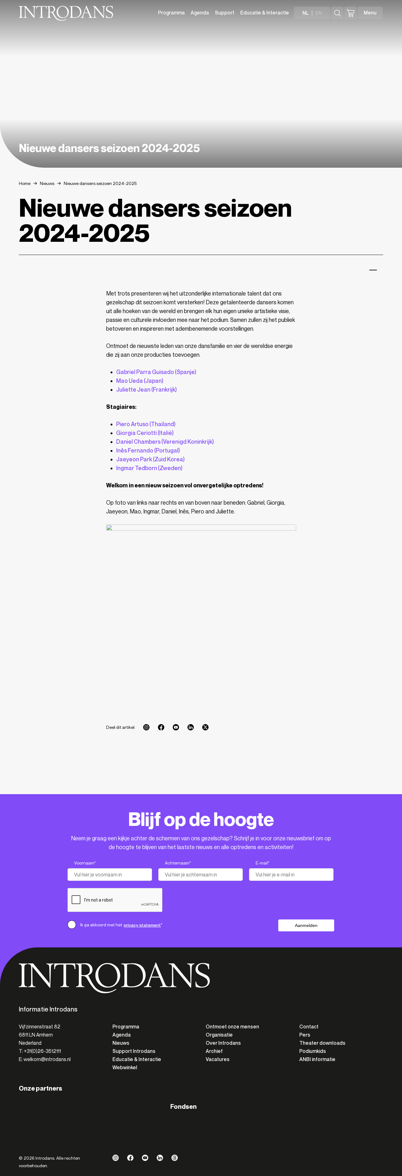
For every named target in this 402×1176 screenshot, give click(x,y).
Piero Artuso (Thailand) (146, 424)
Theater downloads (322, 1043)
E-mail (262, 863)
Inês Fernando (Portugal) (148, 450)
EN (318, 13)
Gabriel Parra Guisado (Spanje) (156, 372)
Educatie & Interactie (264, 13)
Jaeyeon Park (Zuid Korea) (150, 459)
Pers (304, 1035)
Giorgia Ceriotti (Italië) (145, 433)
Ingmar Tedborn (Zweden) (149, 468)
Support (224, 13)
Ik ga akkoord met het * (121, 925)
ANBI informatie (317, 1059)
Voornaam (85, 863)
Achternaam (178, 863)
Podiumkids (312, 1051)
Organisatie (219, 1035)
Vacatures (218, 1059)
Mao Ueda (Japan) (139, 380)
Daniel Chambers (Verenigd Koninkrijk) (165, 441)
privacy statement (142, 925)
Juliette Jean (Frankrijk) (146, 389)
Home (24, 183)
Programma (171, 13)
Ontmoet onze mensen (232, 1027)
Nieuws (47, 183)
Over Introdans (223, 1043)
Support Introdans (133, 1051)
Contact (308, 1027)
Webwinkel (124, 1067)
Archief (214, 1051)
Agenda (200, 13)
